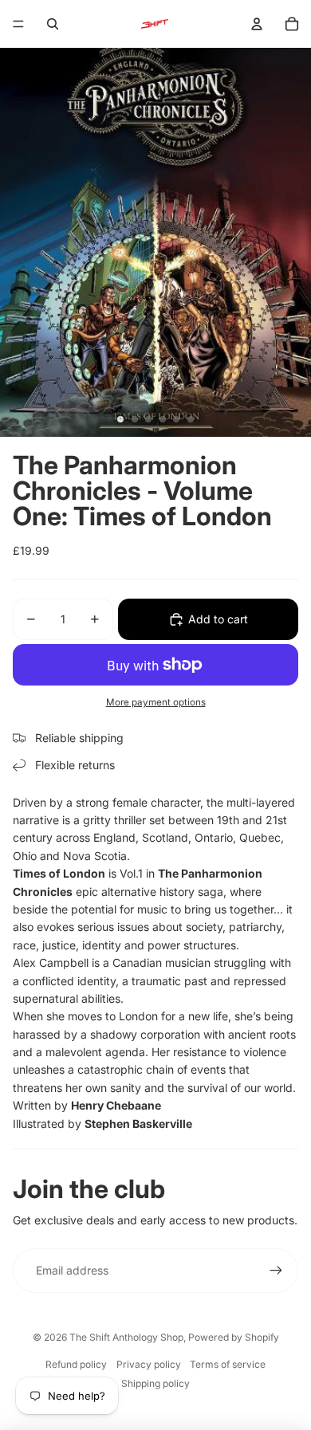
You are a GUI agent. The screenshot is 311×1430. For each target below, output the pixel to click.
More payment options (156, 702)
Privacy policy (148, 1364)
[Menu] (18, 24)
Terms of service (228, 1364)
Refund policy (76, 1364)
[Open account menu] (256, 23)
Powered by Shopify (233, 1337)
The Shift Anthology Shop (126, 1337)
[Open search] (52, 23)
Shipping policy (155, 1383)
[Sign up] (276, 1270)
